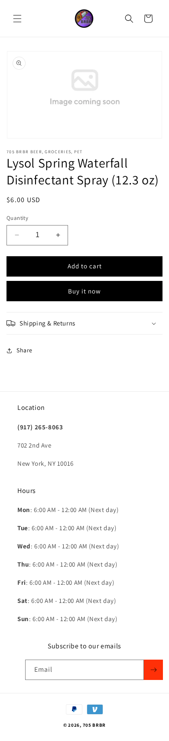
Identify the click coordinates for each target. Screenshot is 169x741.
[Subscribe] (153, 670)
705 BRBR (94, 725)
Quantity (17, 218)
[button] (17, 18)
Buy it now (84, 291)
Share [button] (24, 350)
